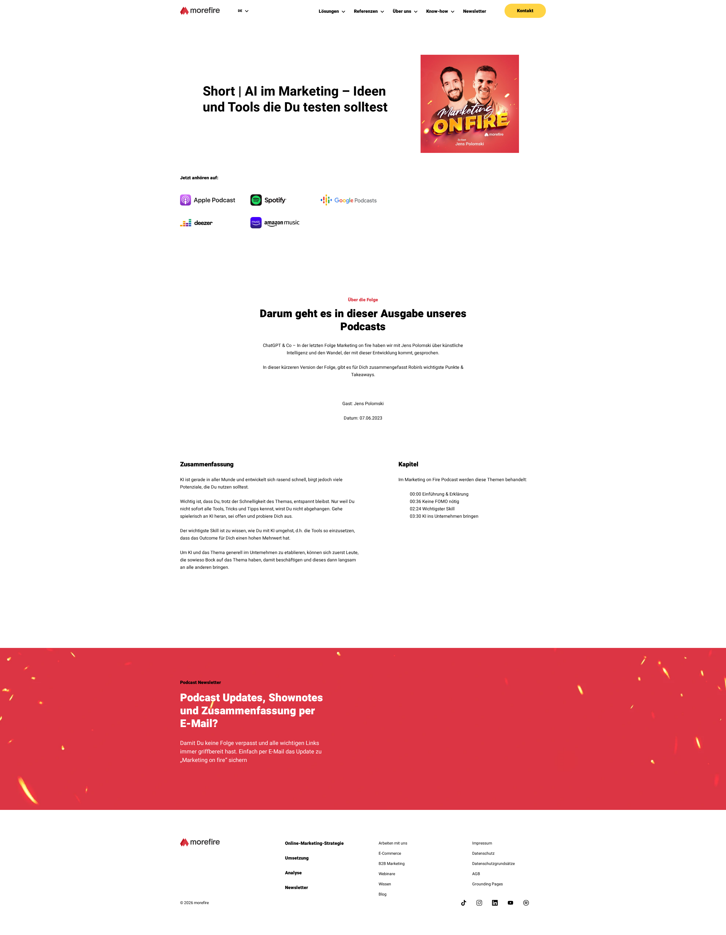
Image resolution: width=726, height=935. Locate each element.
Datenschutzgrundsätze (493, 864)
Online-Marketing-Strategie (314, 843)
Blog (383, 894)
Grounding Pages (487, 884)
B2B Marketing (392, 864)
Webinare (387, 874)
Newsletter (296, 887)
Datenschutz (483, 853)
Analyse (293, 872)
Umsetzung (297, 858)
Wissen (385, 884)
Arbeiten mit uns (393, 843)
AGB (476, 874)
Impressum (482, 843)
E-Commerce (390, 853)
